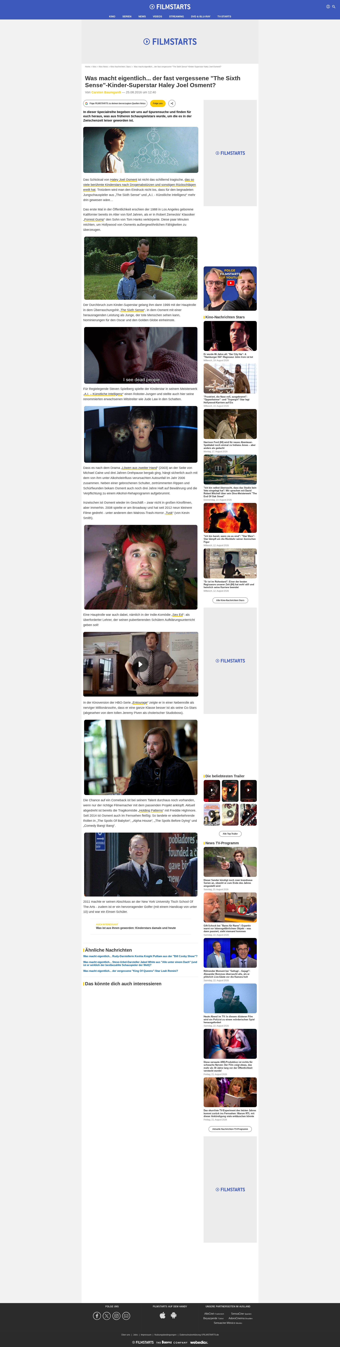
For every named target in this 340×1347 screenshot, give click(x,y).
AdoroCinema (237, 1318)
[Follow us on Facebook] (97, 1316)
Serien (126, 16)
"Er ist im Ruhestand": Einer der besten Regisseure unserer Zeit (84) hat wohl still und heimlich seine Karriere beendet (229, 584)
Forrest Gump (94, 219)
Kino (112, 16)
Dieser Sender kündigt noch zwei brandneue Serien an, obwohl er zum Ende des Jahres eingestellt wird (228, 883)
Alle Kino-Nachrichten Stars (230, 600)
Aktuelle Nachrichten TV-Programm (230, 1129)
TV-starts (224, 16)
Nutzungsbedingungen (165, 1335)
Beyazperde (210, 1318)
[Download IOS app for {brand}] (164, 1315)
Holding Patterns (151, 810)
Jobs (135, 1335)
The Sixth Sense (132, 310)
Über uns (125, 1335)
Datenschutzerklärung (190, 1335)
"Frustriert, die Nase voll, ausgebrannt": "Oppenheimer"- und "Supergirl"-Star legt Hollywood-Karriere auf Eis (226, 399)
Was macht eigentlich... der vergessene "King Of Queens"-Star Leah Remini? (130, 970)
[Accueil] (170, 6)
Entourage (140, 702)
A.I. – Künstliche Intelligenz (103, 394)
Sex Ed (177, 614)
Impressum (146, 1335)
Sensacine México (224, 1322)
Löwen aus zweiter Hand (139, 468)
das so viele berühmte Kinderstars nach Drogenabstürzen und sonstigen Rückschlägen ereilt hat (139, 185)
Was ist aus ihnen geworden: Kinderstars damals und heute (136, 927)
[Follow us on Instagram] (116, 1316)
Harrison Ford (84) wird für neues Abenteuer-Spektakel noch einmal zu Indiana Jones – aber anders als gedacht (230, 445)
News (142, 16)
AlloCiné (209, 1313)
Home (87, 67)
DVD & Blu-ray (200, 16)
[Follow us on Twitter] (107, 1316)
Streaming (176, 16)
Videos (157, 16)
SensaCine (237, 1313)
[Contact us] (126, 1316)
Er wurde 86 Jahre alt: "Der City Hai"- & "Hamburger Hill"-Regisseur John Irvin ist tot (228, 355)
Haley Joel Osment (123, 179)
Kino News (103, 67)
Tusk (169, 513)
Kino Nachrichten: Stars (120, 67)
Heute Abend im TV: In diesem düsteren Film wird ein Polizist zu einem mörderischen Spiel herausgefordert (229, 1019)
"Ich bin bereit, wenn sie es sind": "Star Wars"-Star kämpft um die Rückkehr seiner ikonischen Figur (230, 539)
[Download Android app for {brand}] (175, 1315)
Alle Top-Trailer (230, 834)
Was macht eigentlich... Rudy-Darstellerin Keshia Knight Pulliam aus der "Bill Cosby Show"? (140, 956)
